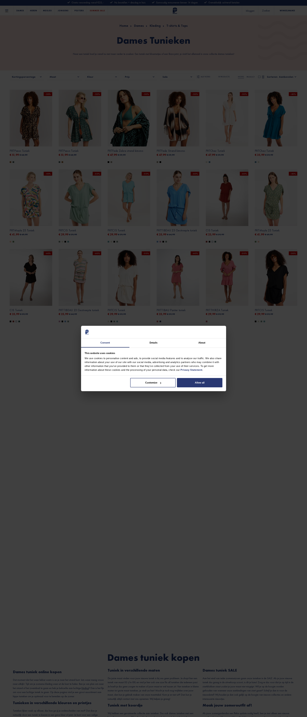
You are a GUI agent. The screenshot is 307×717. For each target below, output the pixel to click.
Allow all (200, 382)
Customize (151, 382)
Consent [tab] (105, 342)
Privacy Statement (191, 369)
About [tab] (201, 342)
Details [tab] (153, 342)
